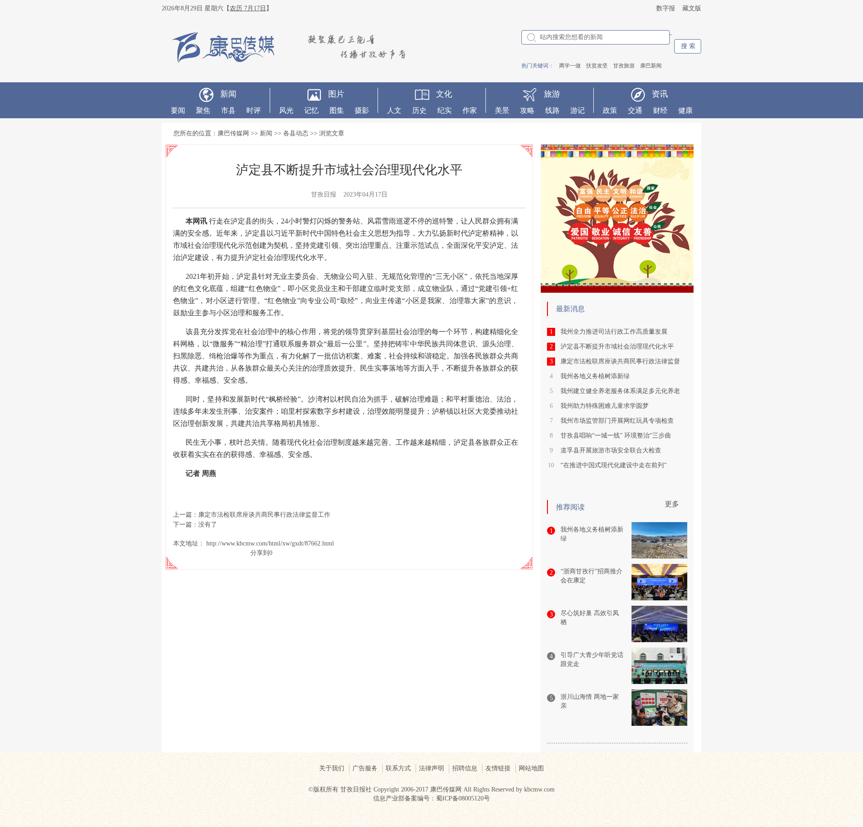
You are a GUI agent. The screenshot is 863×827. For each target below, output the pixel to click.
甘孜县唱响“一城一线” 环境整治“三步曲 (616, 435)
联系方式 (398, 768)
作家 (470, 110)
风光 (286, 110)
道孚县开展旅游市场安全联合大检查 (611, 450)
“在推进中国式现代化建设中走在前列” (614, 465)
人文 (394, 110)
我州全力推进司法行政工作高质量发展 (614, 331)
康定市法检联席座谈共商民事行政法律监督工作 (264, 514)
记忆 (311, 110)
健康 (685, 110)
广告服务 (365, 768)
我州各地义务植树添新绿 (595, 376)
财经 (660, 110)
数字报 (665, 8)
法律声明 (431, 768)
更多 (672, 504)
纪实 (444, 110)
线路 (552, 110)
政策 (610, 110)
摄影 (362, 110)
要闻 (178, 110)
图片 (336, 93)
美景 (502, 110)
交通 (635, 110)
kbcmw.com (539, 789)
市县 (228, 110)
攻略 (527, 110)
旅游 (552, 93)
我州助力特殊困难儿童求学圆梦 (605, 405)
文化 (444, 93)
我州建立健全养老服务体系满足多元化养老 (620, 391)
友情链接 (498, 768)
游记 (577, 110)
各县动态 (295, 133)
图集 (336, 110)
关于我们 (331, 768)
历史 (419, 110)
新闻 (228, 93)
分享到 (259, 553)
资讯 (660, 93)
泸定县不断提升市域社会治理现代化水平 (617, 346)
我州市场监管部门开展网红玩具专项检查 (617, 420)
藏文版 (691, 8)
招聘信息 (464, 768)
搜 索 (688, 46)
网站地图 (531, 768)
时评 (253, 110)
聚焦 (203, 110)
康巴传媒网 (233, 133)
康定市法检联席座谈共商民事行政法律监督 (620, 361)
